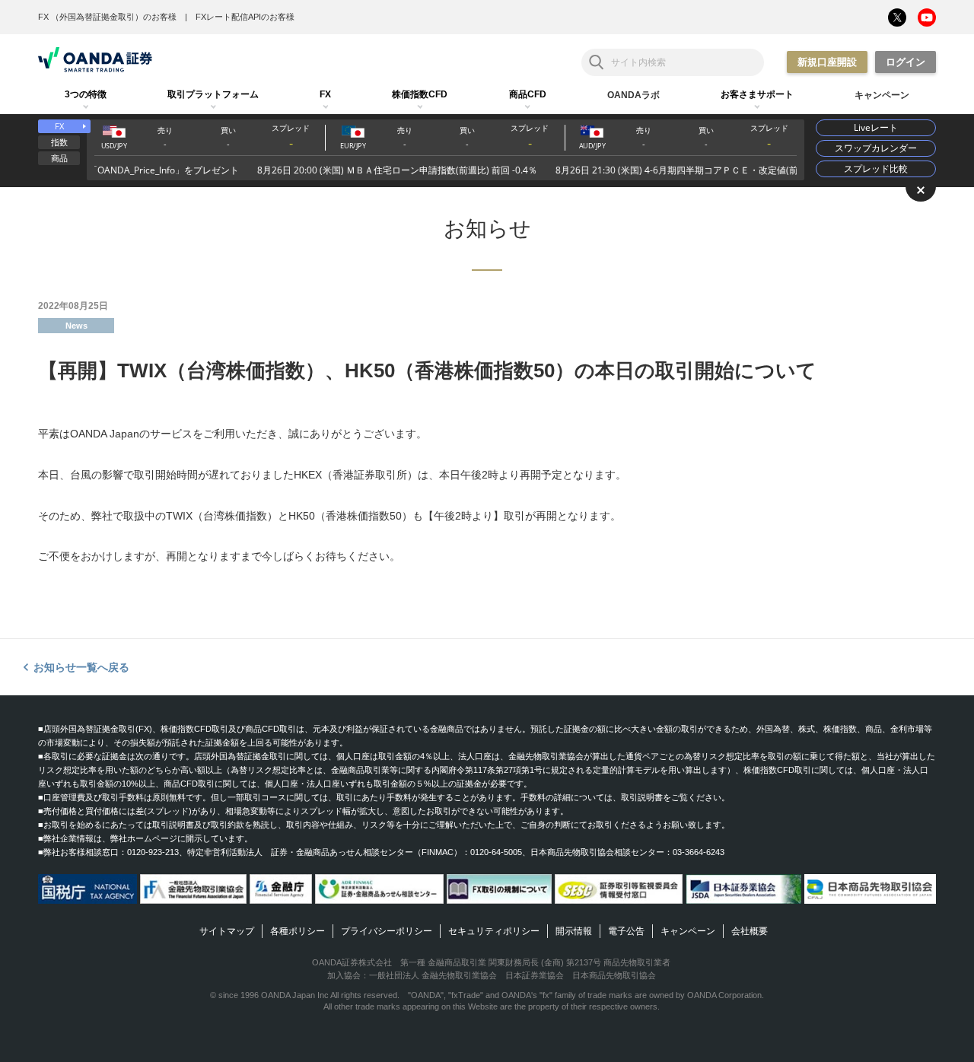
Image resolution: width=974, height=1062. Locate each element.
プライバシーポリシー (386, 931)
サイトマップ (226, 931)
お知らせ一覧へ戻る (81, 667)
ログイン (905, 62)
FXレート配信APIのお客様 (245, 16)
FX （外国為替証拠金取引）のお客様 (107, 16)
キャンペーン (687, 931)
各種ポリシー (297, 931)
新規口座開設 (827, 62)
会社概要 (749, 931)
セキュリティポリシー (494, 931)
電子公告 (626, 931)
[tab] (85, 95)
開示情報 (573, 931)
